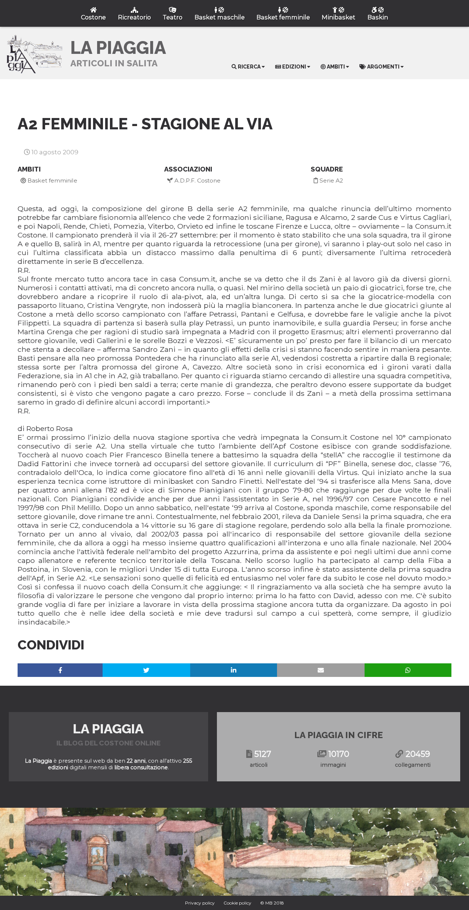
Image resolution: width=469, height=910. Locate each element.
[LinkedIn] (233, 670)
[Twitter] (146, 670)
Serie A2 (330, 180)
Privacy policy (200, 903)
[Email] (321, 670)
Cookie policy (237, 903)
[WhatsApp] (408, 670)
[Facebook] (60, 670)
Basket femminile (51, 180)
